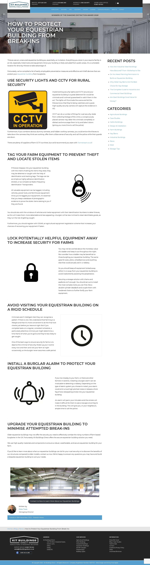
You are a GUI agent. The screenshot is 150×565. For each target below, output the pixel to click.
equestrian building (25, 74)
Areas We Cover (114, 540)
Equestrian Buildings (82, 546)
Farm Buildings (116, 130)
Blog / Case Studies (115, 542)
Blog (15, 529)
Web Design (99, 563)
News (42, 517)
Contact (121, 9)
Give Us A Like (25, 552)
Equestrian (77, 9)
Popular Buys (80, 549)
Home (9, 529)
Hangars (85, 9)
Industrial (64, 9)
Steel (70, 9)
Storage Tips (115, 149)
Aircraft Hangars (81, 547)
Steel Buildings (80, 542)
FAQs (111, 549)
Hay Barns (114, 133)
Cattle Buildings (116, 122)
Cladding (92, 9)
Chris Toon (23, 509)
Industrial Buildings (117, 137)
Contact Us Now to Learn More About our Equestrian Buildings (54, 501)
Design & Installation (118, 126)
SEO (107, 563)
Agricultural (55, 9)
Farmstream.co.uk (85, 143)
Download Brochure (115, 551)
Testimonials (113, 544)
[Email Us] (117, 3)
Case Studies (115, 118)
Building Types (80, 551)
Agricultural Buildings (118, 114)
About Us (114, 9)
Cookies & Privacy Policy (116, 547)
